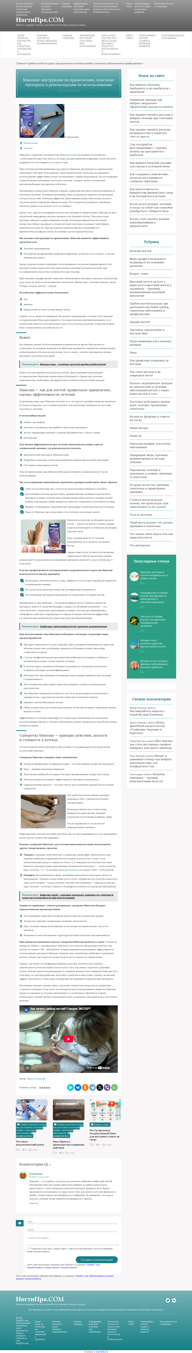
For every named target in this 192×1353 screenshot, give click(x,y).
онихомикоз (73, 154)
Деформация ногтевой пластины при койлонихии (81, 7)
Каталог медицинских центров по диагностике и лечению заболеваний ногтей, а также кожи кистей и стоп (151, 388)
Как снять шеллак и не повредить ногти (145, 373)
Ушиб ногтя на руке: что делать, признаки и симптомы (151, 524)
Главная (20, 63)
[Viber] (107, 1087)
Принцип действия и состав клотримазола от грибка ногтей (154, 575)
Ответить (34, 1203)
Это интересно (140, 545)
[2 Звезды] (42, 1087)
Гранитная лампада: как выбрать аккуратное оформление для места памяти (151, 103)
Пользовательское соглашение (164, 5)
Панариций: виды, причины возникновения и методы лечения (149, 458)
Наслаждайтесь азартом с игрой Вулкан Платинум (147, 712)
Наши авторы (139, 428)
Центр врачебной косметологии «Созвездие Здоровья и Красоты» (147, 728)
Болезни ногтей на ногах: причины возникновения (49, 7)
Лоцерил (73, 869)
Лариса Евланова (36, 1078)
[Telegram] (92, 1087)
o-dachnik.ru (101, 1351)
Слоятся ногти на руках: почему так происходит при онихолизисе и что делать (149, 503)
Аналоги (28, 148)
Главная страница (66, 5)
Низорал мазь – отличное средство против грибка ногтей (152, 643)
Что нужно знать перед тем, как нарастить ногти (151, 535)
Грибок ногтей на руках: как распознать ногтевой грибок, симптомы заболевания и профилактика (84, 63)
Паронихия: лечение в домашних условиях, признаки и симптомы (151, 473)
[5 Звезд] (49, 1087)
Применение (31, 143)
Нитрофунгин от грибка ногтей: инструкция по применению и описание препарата (154, 597)
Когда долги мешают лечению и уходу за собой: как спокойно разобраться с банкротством (151, 207)
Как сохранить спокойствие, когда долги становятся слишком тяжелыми (149, 177)
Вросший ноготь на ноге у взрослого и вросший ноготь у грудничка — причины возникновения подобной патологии (151, 288)
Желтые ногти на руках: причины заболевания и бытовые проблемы (154, 664)
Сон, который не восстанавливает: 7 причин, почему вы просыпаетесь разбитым (148, 150)
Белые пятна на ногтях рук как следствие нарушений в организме (24, 9)
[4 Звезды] (47, 1087)
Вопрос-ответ (139, 273)
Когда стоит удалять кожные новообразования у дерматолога (150, 222)
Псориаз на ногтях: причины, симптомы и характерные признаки (150, 488)
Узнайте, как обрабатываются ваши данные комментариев (63, 1266)
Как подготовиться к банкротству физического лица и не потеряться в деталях (151, 192)
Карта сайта (129, 5)
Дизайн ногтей (140, 322)
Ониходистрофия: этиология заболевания (150, 445)
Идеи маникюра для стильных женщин (150, 342)
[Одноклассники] (85, 1087)
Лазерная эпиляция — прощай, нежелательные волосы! (147, 777)
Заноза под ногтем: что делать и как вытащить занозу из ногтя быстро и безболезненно (106, 7)
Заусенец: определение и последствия (147, 331)
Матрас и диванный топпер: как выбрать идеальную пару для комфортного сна (151, 761)
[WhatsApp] (114, 1087)
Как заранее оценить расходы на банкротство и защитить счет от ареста (150, 133)
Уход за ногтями (141, 514)
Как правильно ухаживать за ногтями (149, 362)
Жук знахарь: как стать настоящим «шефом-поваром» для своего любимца (151, 744)
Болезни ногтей (140, 251)
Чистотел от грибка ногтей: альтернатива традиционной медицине (152, 621)
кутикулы (81, 580)
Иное (133, 352)
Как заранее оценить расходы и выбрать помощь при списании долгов (151, 118)
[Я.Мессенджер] (70, 1087)
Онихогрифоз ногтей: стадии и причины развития (142, 7)
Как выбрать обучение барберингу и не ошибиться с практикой (150, 88)
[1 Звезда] (40, 1087)
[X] (99, 1087)
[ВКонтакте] (77, 1087)
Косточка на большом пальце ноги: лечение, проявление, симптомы (150, 405)
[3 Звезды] (45, 1087)
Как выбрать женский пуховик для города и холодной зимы (150, 164)
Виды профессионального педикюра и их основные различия (148, 262)
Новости (136, 435)
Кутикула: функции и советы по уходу (150, 418)
